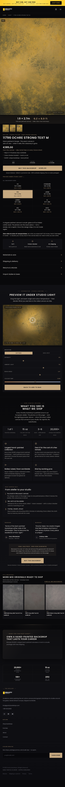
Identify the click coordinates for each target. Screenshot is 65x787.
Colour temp (9, 378)
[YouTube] (12, 714)
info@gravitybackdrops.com (11, 705)
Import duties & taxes (32, 274)
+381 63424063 (7, 709)
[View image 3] (19, 128)
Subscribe (56, 755)
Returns (5, 774)
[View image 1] (6, 128)
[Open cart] (56, 9)
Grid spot (46, 353)
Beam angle (8, 371)
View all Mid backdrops (53, 581)
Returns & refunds (32, 267)
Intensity (8, 357)
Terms (30, 774)
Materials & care (32, 255)
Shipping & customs (14, 774)
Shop (9, 15)
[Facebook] (8, 714)
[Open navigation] (60, 9)
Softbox (19, 353)
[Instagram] (4, 714)
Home (4, 15)
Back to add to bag (32, 387)
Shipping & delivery (32, 261)
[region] (32, 601)
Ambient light (9, 364)
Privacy (24, 774)
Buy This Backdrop (32, 561)
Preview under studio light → (13, 176)
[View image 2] (13, 128)
